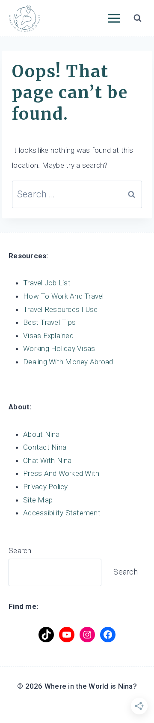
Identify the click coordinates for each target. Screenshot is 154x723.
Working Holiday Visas (59, 348)
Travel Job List (47, 282)
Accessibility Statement (62, 512)
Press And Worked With (61, 473)
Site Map (38, 500)
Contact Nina (44, 447)
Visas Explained (48, 335)
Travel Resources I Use (60, 309)
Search (20, 550)
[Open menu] (114, 18)
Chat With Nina (47, 460)
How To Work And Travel (63, 296)
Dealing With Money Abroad (68, 361)
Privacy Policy (45, 486)
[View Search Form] (137, 18)
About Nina (41, 434)
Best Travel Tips (49, 322)
